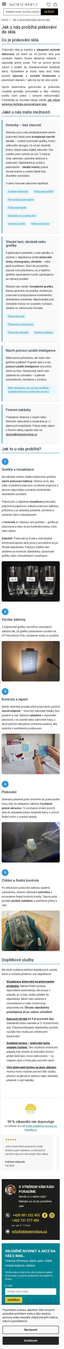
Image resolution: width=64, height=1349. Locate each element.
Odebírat (13, 1300)
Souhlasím (30, 1340)
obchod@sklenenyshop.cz (21, 434)
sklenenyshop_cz (52, 1215)
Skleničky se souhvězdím (22, 215)
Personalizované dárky (21, 199)
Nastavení (30, 1329)
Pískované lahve (40, 223)
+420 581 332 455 (26, 1215)
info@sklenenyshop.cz (29, 1231)
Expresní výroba (16, 1019)
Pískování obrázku (18, 332)
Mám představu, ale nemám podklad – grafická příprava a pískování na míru (29, 389)
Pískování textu (16, 316)
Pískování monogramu (20, 324)
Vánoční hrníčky (16, 223)
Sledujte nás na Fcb (44, 1215)
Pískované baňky (17, 207)
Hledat (49, 11)
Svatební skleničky (18, 191)
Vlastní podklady (43, 332)
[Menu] (4, 4)
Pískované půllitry (44, 191)
